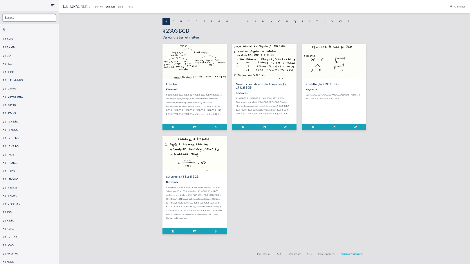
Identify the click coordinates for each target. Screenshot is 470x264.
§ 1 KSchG (9, 220)
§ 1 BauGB (9, 47)
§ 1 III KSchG (10, 195)
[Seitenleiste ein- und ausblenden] (53, 5)
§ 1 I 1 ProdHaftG (13, 80)
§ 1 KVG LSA (10, 237)
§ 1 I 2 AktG (9, 88)
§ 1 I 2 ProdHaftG (13, 96)
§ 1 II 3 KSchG (11, 146)
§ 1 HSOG (8, 72)
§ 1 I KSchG (9, 113)
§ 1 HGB (7, 63)
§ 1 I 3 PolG (9, 105)
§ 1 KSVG (8, 228)
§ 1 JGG (7, 212)
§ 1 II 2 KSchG (11, 138)
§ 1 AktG (8, 39)
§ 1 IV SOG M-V (12, 204)
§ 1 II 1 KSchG (11, 121)
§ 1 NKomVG (10, 253)
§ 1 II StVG (9, 171)
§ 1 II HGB (8, 154)
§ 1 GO (7, 55)
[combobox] (29, 17)
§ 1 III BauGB (10, 187)
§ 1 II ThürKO (10, 179)
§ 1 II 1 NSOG (10, 129)
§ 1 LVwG (8, 245)
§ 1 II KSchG (10, 162)
